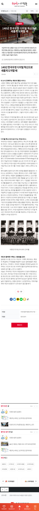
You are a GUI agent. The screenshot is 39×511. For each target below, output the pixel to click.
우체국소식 (4, 11)
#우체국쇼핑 (21, 469)
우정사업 (13, 11)
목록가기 (19, 325)
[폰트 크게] (34, 74)
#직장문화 (4, 469)
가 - (3, 490)
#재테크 (29, 469)
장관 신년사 (23, 316)
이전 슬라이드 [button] (3, 481)
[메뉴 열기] (36, 4)
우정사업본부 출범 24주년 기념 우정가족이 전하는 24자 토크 (29, 312)
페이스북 (11, 299)
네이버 (21, 299)
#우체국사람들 (20, 464)
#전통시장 (12, 469)
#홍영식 (4, 464)
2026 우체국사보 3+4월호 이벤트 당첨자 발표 (21, 495)
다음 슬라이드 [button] (36, 481)
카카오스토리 (24, 299)
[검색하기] (2, 4)
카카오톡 (17, 299)
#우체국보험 (30, 464)
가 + (7, 490)
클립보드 (27, 299)
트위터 (14, 299)
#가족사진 (11, 464)
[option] (10, 481)
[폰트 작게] (37, 74)
